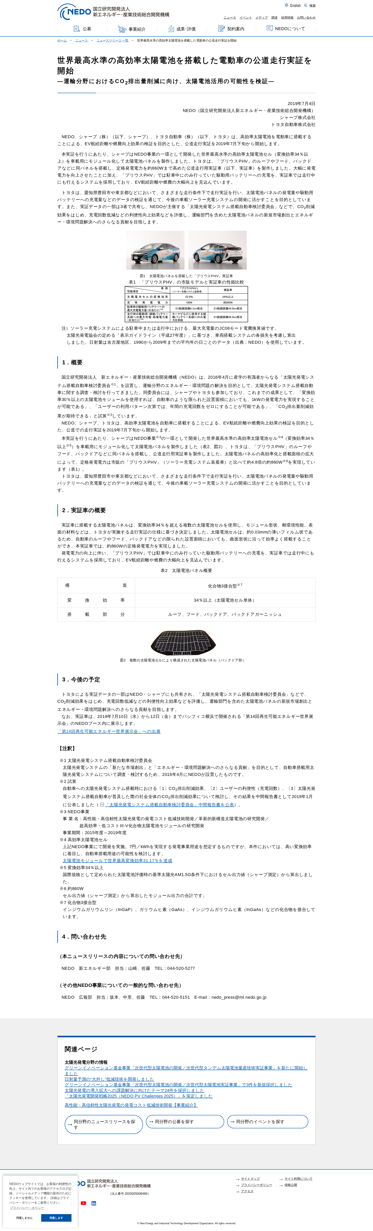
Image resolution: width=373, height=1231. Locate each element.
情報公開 (291, 1185)
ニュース (230, 17)
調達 (274, 17)
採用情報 (287, 17)
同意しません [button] (24, 1217)
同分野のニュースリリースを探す (104, 1124)
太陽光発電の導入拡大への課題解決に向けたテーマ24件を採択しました (134, 1090)
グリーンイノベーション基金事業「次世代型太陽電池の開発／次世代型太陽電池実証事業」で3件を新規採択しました (178, 1084)
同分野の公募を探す (174, 1121)
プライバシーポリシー (256, 1185)
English (295, 5)
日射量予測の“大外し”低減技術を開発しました (109, 1079)
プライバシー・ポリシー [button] (27, 1207)
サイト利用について (299, 1178)
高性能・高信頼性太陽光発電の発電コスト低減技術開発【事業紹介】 (131, 1105)
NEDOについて (290, 28)
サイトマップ (250, 1178)
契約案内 (235, 28)
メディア (261, 17)
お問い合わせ (306, 17)
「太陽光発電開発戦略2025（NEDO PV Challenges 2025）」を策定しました (139, 1096)
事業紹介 (137, 29)
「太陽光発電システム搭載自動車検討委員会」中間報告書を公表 (169, 804)
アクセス (247, 1191)
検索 (312, 5)
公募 (87, 28)
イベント (246, 17)
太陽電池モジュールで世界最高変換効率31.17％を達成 (117, 860)
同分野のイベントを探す (260, 1121)
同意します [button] (56, 1217)
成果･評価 (186, 29)
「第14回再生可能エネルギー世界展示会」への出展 (108, 731)
